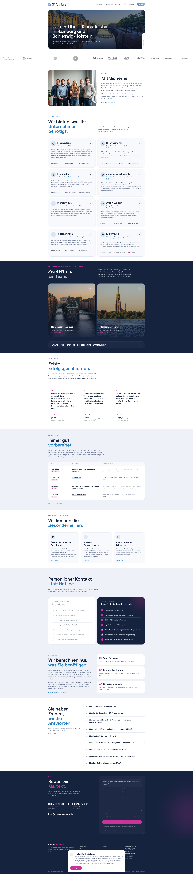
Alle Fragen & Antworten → (55, 734)
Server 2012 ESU (77, 488)
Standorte (109, 4)
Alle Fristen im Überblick (55, 504)
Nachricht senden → (122, 822)
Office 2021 (96, 486)
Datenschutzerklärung (108, 863)
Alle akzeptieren (76, 868)
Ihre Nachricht (107, 801)
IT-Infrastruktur (82, 848)
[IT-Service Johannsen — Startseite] (57, 4)
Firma (124, 788)
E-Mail (104, 795)
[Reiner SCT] (169, 58)
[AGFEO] (111, 58)
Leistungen (99, 4)
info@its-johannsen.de (60, 814)
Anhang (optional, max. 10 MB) (112, 813)
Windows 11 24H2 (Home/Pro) (81, 486)
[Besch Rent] (184, 58)
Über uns (117, 4)
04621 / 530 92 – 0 (82, 804)
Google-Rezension (57, 420)
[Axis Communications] (140, 58)
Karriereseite (135, 781)
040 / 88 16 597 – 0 (58, 804)
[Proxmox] (155, 58)
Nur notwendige (119, 868)
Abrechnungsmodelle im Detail (57, 692)
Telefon (125, 795)
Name (103, 788)
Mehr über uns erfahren (108, 102)
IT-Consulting (82, 846)
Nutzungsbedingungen (107, 830)
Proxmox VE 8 (76, 477)
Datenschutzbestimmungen (133, 829)
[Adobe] (97, 58)
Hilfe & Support (131, 4)
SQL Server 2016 (77, 469)
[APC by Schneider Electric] (126, 58)
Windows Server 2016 (79, 494)
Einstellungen (88, 868)
